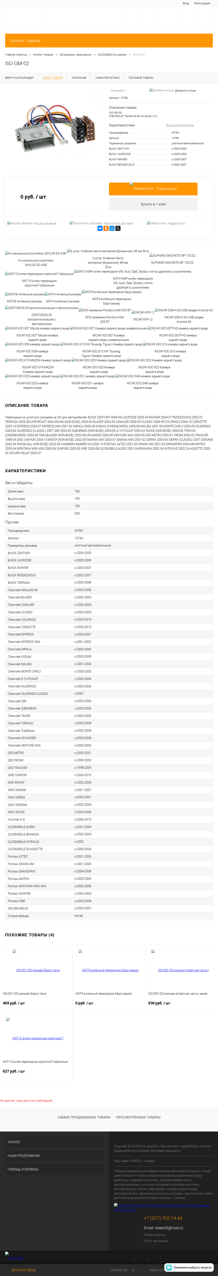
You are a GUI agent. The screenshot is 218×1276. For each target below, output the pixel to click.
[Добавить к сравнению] (99, 101)
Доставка (41, 3)
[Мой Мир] (112, 228)
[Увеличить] (54, 127)
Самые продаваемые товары (84, 1117)
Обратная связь (23, 1270)
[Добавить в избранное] (99, 92)
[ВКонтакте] (100, 228)
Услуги (27, 3)
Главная (13, 3)
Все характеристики (180, 125)
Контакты (108, 3)
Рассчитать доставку (118, 223)
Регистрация (202, 3)
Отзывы (92, 3)
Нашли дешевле (45, 223)
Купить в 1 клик (153, 204)
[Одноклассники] (106, 228)
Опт (121, 3)
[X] (117, 228)
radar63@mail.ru (169, 1228)
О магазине (75, 3)
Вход (186, 3)
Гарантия (58, 3)
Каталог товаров (25, 40)
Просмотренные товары (138, 1117)
